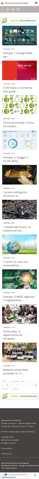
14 (12, 385)
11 (35, 381)
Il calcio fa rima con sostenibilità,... (15, 263)
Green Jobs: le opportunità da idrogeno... (12, 335)
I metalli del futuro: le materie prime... (17, 228)
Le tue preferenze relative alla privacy (17, 474)
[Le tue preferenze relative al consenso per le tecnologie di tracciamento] (35, 475)
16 (22, 385)
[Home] (15, 3)
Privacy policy (6, 448)
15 (17, 385)
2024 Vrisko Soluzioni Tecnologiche (15, 463)
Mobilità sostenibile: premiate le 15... (16, 371)
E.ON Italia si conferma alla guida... (17, 89)
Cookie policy (6, 454)
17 (27, 385)
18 (32, 385)
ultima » (15, 389)
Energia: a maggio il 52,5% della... (15, 159)
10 (30, 381)
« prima (4, 381)
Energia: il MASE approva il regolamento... (18, 298)
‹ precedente (14, 381)
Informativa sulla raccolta (8, 477)
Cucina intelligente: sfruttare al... (15, 194)
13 (7, 385)
